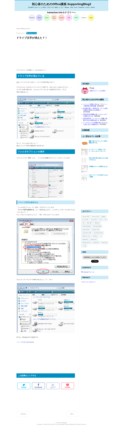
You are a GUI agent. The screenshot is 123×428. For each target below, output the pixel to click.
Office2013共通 (97, 226)
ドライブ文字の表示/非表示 (25, 342)
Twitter (23, 387)
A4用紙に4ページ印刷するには (98, 166)
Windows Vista (86, 236)
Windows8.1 (93, 239)
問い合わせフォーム (87, 272)
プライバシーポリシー (88, 282)
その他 (84, 246)
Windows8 (85, 239)
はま (92, 88)
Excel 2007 (85, 219)
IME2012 (97, 223)
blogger (103, 216)
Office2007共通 (86, 226)
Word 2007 (96, 242)
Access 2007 (85, 216)
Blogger (65, 422)
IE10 (101, 219)
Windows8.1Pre (86, 242)
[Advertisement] (45, 54)
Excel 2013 (94, 219)
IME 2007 (89, 223)
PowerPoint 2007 (86, 233)
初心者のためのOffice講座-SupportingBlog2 (61, 4)
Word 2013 (104, 242)
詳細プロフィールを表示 (97, 91)
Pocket (67, 387)
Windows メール (97, 236)
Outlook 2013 (95, 229)
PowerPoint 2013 (98, 233)
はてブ (53, 385)
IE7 (106, 219)
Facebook (38, 387)
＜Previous (23, 414)
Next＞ (72, 414)
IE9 (83, 223)
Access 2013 (95, 216)
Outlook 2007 (85, 229)
